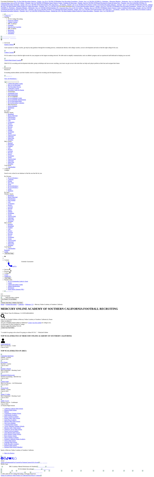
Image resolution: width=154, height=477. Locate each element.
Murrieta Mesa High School (12, 421)
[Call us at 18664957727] (8, 36)
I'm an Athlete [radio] (12, 299)
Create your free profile (35, 322)
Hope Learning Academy (11, 416)
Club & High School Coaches (12, 60)
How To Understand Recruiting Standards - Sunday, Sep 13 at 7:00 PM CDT (71, 9)
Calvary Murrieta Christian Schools (14, 426)
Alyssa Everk (4, 388)
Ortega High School (10, 440)
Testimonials (9, 462)
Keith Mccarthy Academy (11, 444)
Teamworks (11, 32)
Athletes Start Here (17, 302)
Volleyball (11, 136)
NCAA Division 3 (13, 187)
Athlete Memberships (14, 286)
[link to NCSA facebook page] (2, 459)
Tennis (10, 133)
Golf (9, 120)
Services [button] (6, 269)
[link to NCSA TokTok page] (7, 459)
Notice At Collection (22, 475)
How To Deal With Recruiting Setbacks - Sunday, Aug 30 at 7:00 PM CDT (35, 1)
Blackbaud (11, 30)
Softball (10, 130)
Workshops (11, 288)
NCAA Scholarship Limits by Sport (18, 281)
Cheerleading (11, 167)
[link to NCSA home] (3, 456)
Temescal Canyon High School (13, 429)
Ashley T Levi (5, 401)
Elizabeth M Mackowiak (8, 375)
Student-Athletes (9, 44)
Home (2, 304)
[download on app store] (41, 466)
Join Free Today (9, 253)
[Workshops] (8, 75)
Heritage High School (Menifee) (13, 447)
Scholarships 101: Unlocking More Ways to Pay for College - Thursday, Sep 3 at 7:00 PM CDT (76, 8)
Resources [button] (7, 271)
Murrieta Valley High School (12, 428)
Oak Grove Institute (9, 423)
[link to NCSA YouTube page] (10, 459)
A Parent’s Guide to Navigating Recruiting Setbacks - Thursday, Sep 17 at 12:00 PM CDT (112, 4)
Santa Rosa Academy (10, 420)
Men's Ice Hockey (9, 453)
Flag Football (11, 119)
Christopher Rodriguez (7, 356)
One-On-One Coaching (14, 27)
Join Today (8, 278)
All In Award (35, 462)
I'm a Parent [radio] (4, 299)
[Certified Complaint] (36, 472)
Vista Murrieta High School (12, 432)
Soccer (10, 128)
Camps (6, 251)
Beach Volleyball (12, 115)
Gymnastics (11, 122)
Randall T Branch (6, 368)
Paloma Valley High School (12, 418)
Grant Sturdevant (5, 344)
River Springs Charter (10, 436)
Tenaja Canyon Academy (11, 431)
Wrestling (10, 140)
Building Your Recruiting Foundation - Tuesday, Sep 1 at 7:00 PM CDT (77, 1)
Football (10, 146)
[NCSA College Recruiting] (9, 38)
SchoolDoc (11, 33)
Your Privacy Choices (34, 475)
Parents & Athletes (13, 20)
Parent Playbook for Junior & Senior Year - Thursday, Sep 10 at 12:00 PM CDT (119, 3)
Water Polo (11, 138)
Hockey (10, 123)
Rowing (10, 127)
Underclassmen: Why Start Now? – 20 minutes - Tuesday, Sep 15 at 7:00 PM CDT (62, 4)
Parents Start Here (6, 302)
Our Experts (16, 462)
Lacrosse (10, 125)
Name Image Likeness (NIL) (16, 289)
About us (3, 462)
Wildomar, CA (29, 304)
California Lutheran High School (13, 408)
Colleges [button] (6, 273)
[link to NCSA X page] (12, 459)
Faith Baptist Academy (10, 415)
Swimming (11, 132)
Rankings (10, 190)
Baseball (10, 143)
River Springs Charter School (12, 434)
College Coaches (12, 22)
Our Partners (23, 462)
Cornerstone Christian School (12, 413)
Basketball (11, 114)
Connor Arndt (5, 381)
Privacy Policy (12, 475)
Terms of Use (4, 475)
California (21, 304)
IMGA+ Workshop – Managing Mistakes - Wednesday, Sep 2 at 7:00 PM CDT (119, 1)
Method (6, 412)
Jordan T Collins (5, 394)
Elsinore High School (10, 410)
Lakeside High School (10, 442)
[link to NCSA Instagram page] (4, 459)
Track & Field (12, 135)
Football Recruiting (11, 304)
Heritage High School (10, 445)
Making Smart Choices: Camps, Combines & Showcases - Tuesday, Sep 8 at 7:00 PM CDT (70, 3)
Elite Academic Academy (11, 437)
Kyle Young (4, 362)
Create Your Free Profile (7, 327)
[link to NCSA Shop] (8, 14)
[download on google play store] (50, 466)
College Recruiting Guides (15, 83)
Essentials (10, 25)
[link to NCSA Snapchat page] (15, 459)
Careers (29, 462)
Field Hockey (12, 117)
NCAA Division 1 (13, 178)
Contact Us (7, 15)
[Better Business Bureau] (17, 472)
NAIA (9, 189)
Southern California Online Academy (14, 439)
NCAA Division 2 (13, 186)
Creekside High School (10, 424)
